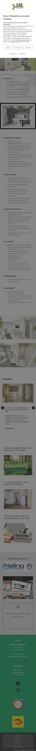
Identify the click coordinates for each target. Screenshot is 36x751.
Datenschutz (13, 54)
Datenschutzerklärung (23, 40)
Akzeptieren (28, 47)
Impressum (22, 54)
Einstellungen (18, 47)
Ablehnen (8, 47)
